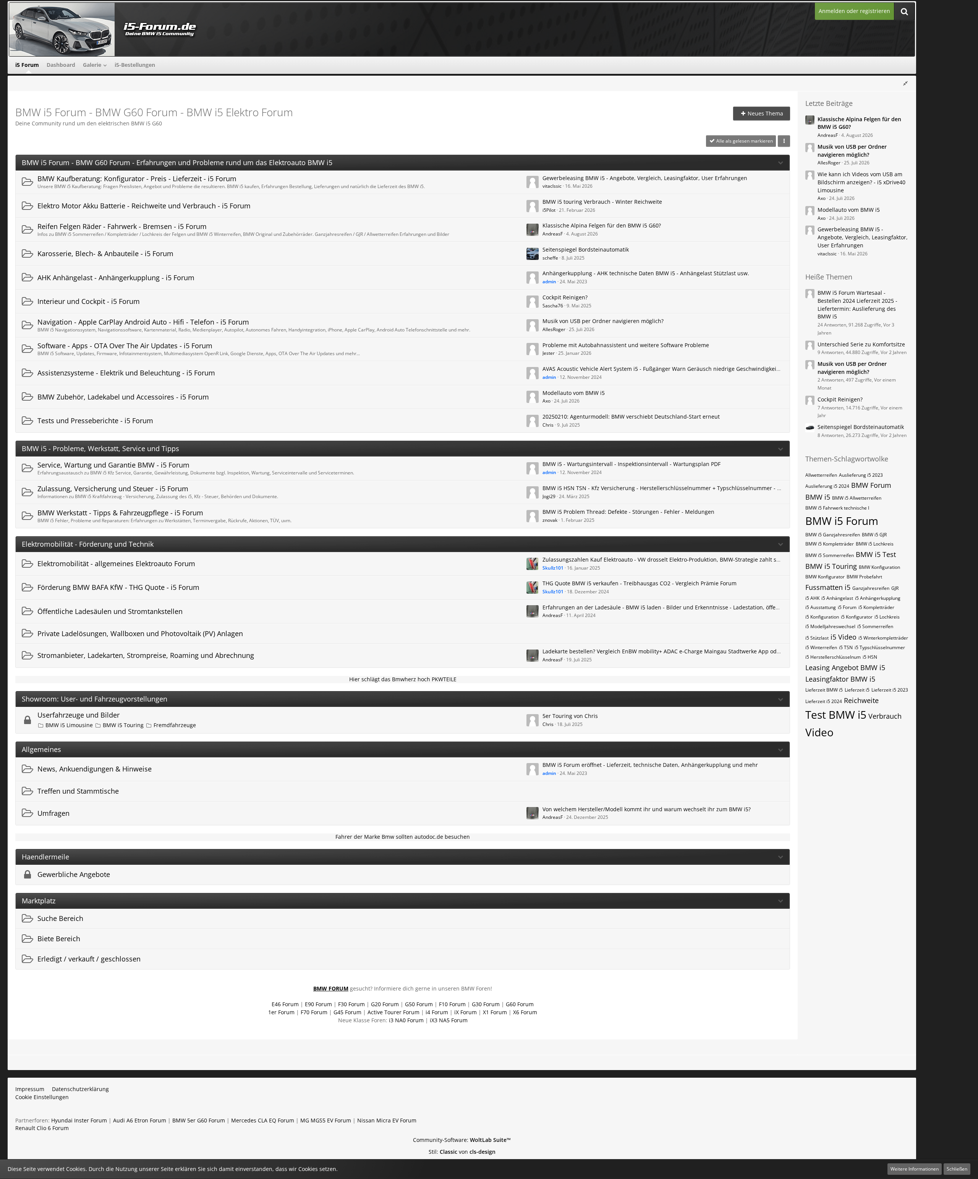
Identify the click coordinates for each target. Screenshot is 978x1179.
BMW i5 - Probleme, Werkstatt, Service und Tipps (100, 448)
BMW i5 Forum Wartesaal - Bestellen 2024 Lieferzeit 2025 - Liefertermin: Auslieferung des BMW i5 (857, 304)
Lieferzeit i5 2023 (889, 690)
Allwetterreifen (821, 475)
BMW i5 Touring (123, 725)
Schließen (957, 1169)
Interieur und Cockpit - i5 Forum (88, 301)
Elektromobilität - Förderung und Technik (88, 544)
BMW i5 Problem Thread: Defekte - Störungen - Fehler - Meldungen (628, 511)
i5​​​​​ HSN (870, 657)
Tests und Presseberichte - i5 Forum (95, 420)
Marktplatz (38, 900)
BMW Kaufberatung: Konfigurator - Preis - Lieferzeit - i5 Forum (136, 178)
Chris (548, 425)
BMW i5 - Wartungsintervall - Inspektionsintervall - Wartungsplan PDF (631, 464)
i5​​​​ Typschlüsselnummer (880, 647)
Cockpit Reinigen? (565, 297)
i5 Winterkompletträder (883, 638)
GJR (895, 588)
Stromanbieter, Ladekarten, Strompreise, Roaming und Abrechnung (145, 655)
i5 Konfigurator (857, 617)
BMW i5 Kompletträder (829, 544)
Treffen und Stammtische (78, 791)
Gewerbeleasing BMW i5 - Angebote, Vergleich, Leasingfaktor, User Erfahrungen (644, 178)
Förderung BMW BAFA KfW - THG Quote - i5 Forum (118, 587)
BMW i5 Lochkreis (875, 544)
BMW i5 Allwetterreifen (856, 498)
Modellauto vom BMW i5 (573, 392)
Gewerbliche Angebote (73, 874)
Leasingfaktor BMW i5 (840, 679)
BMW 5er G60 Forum (198, 1120)
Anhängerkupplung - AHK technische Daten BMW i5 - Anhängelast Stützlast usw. (645, 273)
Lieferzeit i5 (857, 690)
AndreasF (552, 234)
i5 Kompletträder (876, 607)
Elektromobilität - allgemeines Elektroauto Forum (116, 563)
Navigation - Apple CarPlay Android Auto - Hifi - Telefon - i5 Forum (143, 321)
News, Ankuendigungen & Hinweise (94, 768)
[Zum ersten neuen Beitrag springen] (532, 182)
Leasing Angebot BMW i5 (845, 667)
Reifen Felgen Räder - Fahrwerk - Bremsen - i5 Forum (122, 226)
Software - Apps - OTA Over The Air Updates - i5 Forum (124, 345)
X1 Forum (495, 1012)
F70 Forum (314, 1012)
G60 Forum (520, 1004)
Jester (548, 353)
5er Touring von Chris (570, 715)
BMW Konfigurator (825, 576)
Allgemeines (41, 749)
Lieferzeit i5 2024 (823, 701)
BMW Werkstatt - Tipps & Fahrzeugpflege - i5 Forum (120, 512)
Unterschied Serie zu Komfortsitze (861, 344)
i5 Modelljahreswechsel (830, 626)
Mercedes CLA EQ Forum (262, 1120)
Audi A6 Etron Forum (139, 1120)
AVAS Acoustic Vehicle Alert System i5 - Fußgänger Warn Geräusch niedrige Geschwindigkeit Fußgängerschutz (683, 368)
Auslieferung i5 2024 (827, 486)
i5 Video (844, 636)
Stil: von (462, 1151)
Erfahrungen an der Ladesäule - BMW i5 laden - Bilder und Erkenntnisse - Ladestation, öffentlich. (667, 607)
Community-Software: (462, 1139)
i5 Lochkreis (887, 617)
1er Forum (281, 1012)
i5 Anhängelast (837, 598)
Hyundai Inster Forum (79, 1120)
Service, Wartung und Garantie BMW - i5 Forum (113, 464)
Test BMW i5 (835, 714)
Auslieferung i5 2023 (861, 475)
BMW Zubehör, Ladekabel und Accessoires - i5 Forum (123, 396)
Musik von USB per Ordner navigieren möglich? (603, 321)
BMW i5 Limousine (69, 725)
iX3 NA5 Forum (449, 1020)
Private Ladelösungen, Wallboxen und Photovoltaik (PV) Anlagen (140, 633)
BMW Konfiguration (879, 567)
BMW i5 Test (876, 554)
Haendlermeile (45, 857)
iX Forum (465, 1012)
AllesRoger (553, 329)
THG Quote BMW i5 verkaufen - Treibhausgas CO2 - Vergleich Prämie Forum (639, 583)
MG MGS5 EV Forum (325, 1120)
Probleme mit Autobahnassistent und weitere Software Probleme (625, 345)
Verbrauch (885, 716)
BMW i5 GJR (874, 534)
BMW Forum (871, 485)
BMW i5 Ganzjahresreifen (832, 534)
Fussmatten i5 (827, 587)
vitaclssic (552, 186)
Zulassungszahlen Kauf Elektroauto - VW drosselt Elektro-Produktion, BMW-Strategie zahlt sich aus (668, 559)
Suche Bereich (60, 918)
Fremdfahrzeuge (175, 725)
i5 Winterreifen (821, 647)
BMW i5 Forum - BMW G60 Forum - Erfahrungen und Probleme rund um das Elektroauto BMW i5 (177, 162)
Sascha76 (552, 305)
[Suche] (904, 11)
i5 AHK (812, 598)
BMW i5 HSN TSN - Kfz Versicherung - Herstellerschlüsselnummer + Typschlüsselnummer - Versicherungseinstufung (692, 488)
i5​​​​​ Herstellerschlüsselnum (833, 657)
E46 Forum (285, 1004)
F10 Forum (452, 1004)
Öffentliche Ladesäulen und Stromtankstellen (110, 611)
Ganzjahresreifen (870, 588)
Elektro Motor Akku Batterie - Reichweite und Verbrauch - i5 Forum (144, 205)
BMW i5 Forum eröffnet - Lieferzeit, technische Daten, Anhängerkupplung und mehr (650, 764)
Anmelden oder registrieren (854, 11)
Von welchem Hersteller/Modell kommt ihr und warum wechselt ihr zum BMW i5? (646, 809)
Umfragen (53, 813)
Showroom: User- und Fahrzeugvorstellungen (94, 699)
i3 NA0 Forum (406, 1020)
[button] (784, 141)
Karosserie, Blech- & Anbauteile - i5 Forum (105, 253)
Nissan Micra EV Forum (386, 1120)
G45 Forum (347, 1012)
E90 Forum (318, 1004)
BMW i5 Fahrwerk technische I (837, 508)
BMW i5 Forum (841, 520)
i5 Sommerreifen (875, 626)
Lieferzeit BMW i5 (824, 690)
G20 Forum (385, 1004)
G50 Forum (419, 1004)
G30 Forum (486, 1004)
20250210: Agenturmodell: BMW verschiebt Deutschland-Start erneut (631, 416)
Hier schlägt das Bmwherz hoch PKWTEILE (403, 679)
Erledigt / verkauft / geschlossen (89, 958)
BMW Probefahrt (864, 576)
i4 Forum (437, 1012)
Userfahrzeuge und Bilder (78, 714)
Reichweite (861, 700)
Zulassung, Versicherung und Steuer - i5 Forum (112, 488)
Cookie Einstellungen (42, 1097)
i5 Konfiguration (822, 617)
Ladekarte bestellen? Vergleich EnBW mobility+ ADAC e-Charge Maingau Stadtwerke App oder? (663, 651)
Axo (546, 401)
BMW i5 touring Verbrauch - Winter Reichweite (602, 201)
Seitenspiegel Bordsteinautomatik (585, 249)
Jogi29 (548, 496)
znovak (549, 520)
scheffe (550, 258)
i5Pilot (548, 210)
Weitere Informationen (915, 1169)
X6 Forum (525, 1012)
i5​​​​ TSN (846, 647)
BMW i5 (817, 497)
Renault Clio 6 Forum (42, 1128)
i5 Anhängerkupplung (877, 598)
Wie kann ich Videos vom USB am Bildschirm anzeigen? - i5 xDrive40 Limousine (861, 182)
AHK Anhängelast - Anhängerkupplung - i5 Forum (115, 277)
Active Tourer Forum (393, 1012)
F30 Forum (351, 1004)
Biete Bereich (58, 938)
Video (819, 732)
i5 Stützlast (817, 638)
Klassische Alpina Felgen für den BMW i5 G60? (601, 225)
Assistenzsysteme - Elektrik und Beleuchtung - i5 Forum (126, 372)
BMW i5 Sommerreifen (829, 555)
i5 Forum (847, 607)
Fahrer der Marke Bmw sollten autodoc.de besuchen (402, 836)
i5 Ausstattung (820, 607)
